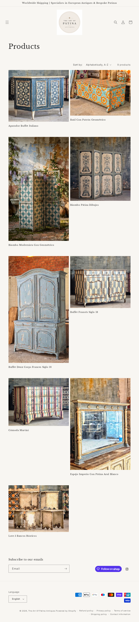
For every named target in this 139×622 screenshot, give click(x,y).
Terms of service (122, 610)
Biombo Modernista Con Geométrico (31, 245)
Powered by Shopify (66, 611)
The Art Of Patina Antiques (41, 611)
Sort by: (77, 64)
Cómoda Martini (18, 430)
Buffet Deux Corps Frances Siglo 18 (30, 367)
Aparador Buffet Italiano (23, 126)
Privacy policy (104, 610)
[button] (7, 22)
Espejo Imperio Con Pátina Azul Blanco (94, 474)
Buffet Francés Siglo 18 (84, 312)
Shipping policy (99, 614)
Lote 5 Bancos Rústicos (22, 536)
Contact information (120, 614)
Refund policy (86, 610)
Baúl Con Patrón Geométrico (88, 119)
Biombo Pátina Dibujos (84, 205)
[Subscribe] (65, 569)
